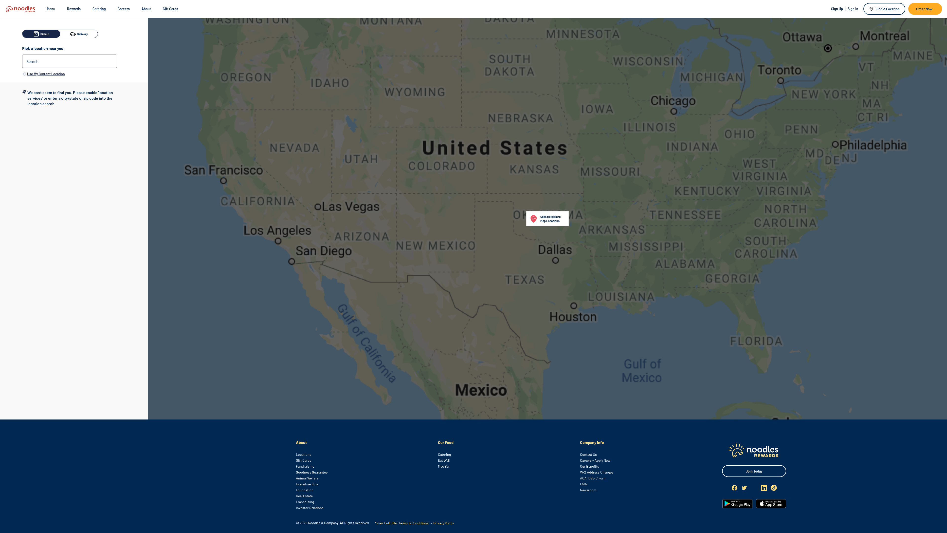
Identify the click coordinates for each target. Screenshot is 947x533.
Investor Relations (310, 508)
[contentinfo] (473, 476)
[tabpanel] (74, 98)
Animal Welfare (307, 478)
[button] (547, 218)
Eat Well (444, 460)
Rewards (74, 9)
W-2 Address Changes (596, 472)
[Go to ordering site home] (20, 8)
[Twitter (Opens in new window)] (744, 487)
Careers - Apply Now (595, 460)
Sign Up (837, 9)
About (146, 9)
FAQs (584, 484)
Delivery (82, 34)
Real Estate (304, 496)
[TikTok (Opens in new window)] (774, 487)
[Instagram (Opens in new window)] (754, 487)
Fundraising (305, 466)
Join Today (754, 471)
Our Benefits (589, 466)
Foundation (304, 490)
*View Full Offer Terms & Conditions (402, 523)
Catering (99, 9)
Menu (51, 9)
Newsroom (588, 490)
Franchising (305, 502)
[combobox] (69, 61)
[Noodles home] (754, 449)
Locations (303, 454)
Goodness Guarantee (312, 472)
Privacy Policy (443, 523)
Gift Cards (170, 9)
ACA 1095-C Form (593, 478)
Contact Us (588, 454)
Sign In (853, 9)
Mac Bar (444, 466)
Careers (124, 9)
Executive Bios (307, 484)
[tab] (79, 34)
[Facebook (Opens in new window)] (734, 487)
